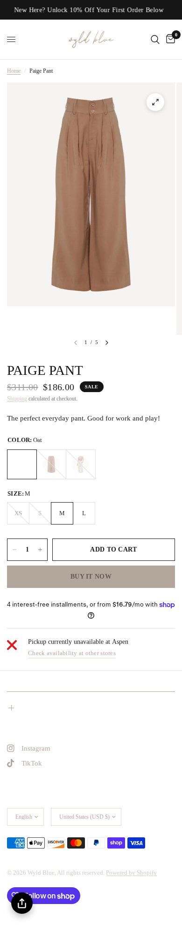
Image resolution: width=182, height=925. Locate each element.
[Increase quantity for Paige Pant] (40, 549)
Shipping (17, 398)
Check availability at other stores (72, 652)
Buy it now (91, 576)
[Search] (155, 39)
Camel (51, 464)
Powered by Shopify (131, 872)
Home (14, 71)
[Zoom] (155, 102)
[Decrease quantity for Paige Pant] (14, 549)
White (81, 464)
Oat (22, 464)
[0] (169, 39)
